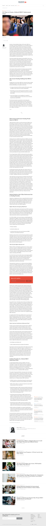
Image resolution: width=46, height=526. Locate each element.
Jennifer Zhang (23, 477)
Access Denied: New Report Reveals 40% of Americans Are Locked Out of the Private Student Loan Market (38, 419)
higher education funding (14, 422)
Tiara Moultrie (36, 401)
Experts (7, 5)
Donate (18, 5)
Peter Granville (23, 466)
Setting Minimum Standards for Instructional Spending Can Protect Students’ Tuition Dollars (28, 487)
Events (9, 5)
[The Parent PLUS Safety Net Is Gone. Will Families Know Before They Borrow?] (8, 466)
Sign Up (19, 518)
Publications (12, 5)
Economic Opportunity (32, 518)
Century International (33, 514)
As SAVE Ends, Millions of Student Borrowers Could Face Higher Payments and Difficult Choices (38, 399)
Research (3, 5)
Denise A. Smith (4, 47)
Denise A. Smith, (21, 427)
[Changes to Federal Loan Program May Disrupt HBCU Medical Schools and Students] (8, 500)
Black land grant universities (22, 101)
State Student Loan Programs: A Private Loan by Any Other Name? (38, 405)
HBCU (19, 422)
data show (30, 160)
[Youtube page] (32, 524)
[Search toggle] (43, 5)
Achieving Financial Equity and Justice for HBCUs (18, 362)
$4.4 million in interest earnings (25, 349)
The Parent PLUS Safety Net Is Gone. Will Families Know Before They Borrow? (38, 412)
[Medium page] (35, 524)
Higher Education (22, 439)
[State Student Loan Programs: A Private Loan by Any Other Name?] (8, 455)
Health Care (32, 517)
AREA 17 (21, 524)
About (16, 5)
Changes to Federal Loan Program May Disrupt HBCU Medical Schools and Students (30, 498)
